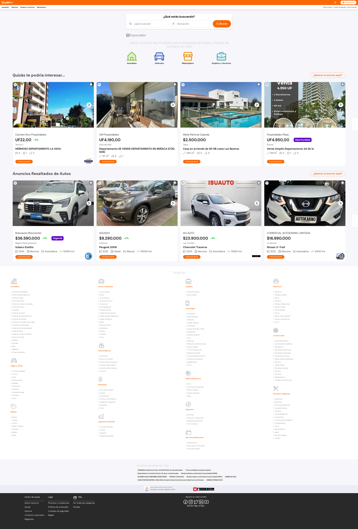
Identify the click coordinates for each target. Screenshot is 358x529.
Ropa (14, 435)
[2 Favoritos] (267, 183)
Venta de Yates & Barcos (108, 368)
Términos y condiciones (58, 503)
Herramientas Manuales (283, 353)
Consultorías (279, 417)
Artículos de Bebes (18, 371)
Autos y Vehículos (105, 286)
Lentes (14, 423)
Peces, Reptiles (280, 310)
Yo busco (103, 371)
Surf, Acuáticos (192, 424)
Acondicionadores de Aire (196, 356)
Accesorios (104, 304)
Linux (189, 338)
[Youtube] (206, 501)
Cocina (14, 374)
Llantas (102, 331)
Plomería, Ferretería (281, 368)
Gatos (277, 298)
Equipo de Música (106, 319)
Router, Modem (192, 347)
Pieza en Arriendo (18, 337)
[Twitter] (196, 501)
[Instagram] (190, 501)
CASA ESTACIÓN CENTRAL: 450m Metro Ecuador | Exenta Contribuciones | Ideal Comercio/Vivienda (171, 480)
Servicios (278, 371)
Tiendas (76, 507)
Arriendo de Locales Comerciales (23, 322)
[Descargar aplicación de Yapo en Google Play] (210, 489)
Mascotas (277, 286)
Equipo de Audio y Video (195, 329)
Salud (277, 432)
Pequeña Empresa (281, 408)
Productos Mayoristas (282, 405)
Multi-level (278, 402)
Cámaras (190, 320)
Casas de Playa (17, 331)
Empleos (189, 286)
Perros (277, 313)
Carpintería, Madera (281, 341)
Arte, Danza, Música (106, 390)
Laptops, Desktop (193, 335)
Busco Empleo (192, 295)
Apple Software (192, 317)
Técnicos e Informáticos (108, 399)
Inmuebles (5, 7)
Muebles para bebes (107, 436)
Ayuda (27, 507)
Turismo (277, 438)
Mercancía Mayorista (194, 437)
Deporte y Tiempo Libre (195, 418)
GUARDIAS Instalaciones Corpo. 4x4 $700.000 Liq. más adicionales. (160, 470)
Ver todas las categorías (84, 503)
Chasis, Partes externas (108, 313)
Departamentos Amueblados (22, 328)
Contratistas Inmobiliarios (283, 344)
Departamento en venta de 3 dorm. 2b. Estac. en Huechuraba (158, 473)
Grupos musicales (193, 393)
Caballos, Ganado (281, 295)
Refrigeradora (192, 362)
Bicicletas (190, 415)
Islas (13, 346)
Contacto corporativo (34, 515)
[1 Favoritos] (15, 84)
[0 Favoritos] (99, 84)
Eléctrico (278, 362)
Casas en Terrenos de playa (21, 334)
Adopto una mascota (282, 319)
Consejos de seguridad (339, 7)
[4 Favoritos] (99, 183)
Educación (102, 385)
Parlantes (190, 341)
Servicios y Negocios (281, 394)
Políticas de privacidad (58, 507)
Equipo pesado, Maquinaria (109, 316)
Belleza (14, 412)
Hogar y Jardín (17, 366)
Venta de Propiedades (20, 292)
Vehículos (14, 7)
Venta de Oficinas (18, 301)
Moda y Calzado (17, 426)
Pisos (14, 377)
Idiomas (102, 393)
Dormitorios (16, 386)
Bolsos (14, 417)
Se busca (15, 389)
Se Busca (103, 334)
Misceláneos (279, 347)
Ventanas (15, 395)
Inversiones (278, 399)
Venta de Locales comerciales (22, 304)
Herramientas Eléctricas (283, 350)
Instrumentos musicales (195, 387)
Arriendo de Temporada (20, 325)
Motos (102, 295)
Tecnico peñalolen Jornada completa (198, 470)
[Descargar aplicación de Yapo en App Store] (201, 489)
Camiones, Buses (105, 310)
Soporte (28, 511)
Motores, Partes (105, 325)
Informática (191, 326)
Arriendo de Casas (18, 313)
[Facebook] (185, 501)
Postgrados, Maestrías (107, 402)
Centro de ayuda (351, 7)
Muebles (15, 383)
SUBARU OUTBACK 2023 (214, 480)
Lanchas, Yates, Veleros (108, 365)
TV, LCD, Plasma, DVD (194, 350)
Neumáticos (104, 328)
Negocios (15, 349)
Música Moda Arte (193, 379)
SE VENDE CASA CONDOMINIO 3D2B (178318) (152, 477)
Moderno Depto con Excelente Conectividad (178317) (204, 477)
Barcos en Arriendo (106, 359)
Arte (188, 384)
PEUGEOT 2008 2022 (177, 477)
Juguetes (103, 433)
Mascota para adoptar (283, 316)
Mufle (102, 322)
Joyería (14, 420)
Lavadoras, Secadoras (195, 359)
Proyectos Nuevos (18, 352)
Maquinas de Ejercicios (195, 421)
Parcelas (15, 343)
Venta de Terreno (18, 307)
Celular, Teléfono (193, 323)
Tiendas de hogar (18, 392)
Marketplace (41, 7)
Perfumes (15, 429)
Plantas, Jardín (17, 380)
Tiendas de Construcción (283, 380)
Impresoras (191, 332)
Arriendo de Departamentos (22, 316)
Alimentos (278, 292)
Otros (14, 398)
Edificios (15, 340)
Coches (102, 430)
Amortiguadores (105, 307)
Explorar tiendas (327, 7)
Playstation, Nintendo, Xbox (196, 344)
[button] (89, 104)
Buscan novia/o (280, 307)
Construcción (278, 335)
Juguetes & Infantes (106, 422)
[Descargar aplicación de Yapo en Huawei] (195, 489)
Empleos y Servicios (27, 7)
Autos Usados (105, 292)
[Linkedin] (201, 501)
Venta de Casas (17, 298)
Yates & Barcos (104, 351)
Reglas (51, 515)
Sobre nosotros (32, 503)
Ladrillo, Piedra (280, 365)
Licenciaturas (104, 396)
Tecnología (190, 308)
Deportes (189, 409)
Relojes (14, 432)
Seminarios (103, 405)
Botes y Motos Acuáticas (108, 362)
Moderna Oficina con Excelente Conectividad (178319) (199, 473)
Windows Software (193, 353)
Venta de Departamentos (21, 295)
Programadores (280, 423)
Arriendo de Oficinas (19, 319)
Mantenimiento (280, 377)
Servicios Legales (280, 435)
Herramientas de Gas (282, 356)
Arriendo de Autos (106, 301)
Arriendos (15, 310)
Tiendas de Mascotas (282, 304)
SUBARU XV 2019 (230, 477)
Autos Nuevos (104, 298)
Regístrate (29, 519)
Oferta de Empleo (193, 292)
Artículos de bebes (106, 427)
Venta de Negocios (281, 414)
